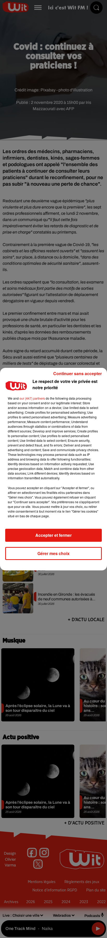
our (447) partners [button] (32, 398)
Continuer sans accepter (77, 373)
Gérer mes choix (53, 553)
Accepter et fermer (53, 535)
